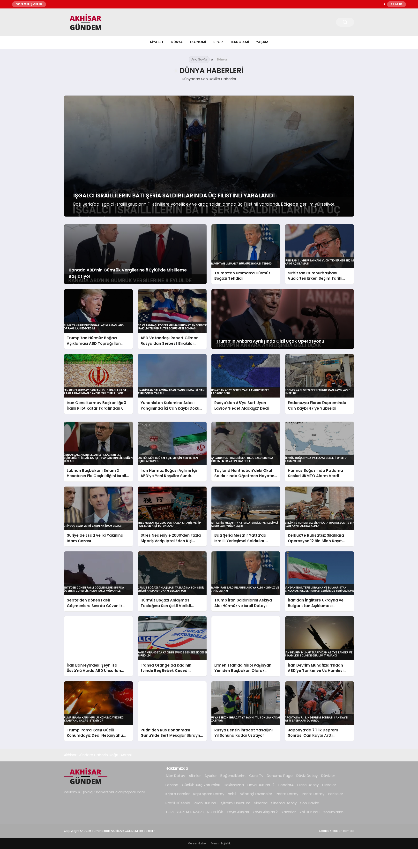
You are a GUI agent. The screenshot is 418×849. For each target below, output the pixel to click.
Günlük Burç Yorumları (201, 784)
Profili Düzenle (177, 802)
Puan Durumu (205, 802)
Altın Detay (175, 775)
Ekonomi (198, 41)
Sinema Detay (284, 802)
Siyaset (157, 41)
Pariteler (335, 793)
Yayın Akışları (238, 811)
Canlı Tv (256, 775)
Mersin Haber (197, 843)
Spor (218, 41)
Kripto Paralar (177, 793)
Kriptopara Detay (208, 793)
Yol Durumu (309, 811)
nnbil (232, 793)
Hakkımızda (234, 784)
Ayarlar (210, 775)
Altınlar (195, 775)
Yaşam (262, 41)
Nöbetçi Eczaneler (256, 793)
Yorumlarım (333, 811)
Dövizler (328, 775)
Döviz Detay (307, 775)
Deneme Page (280, 775)
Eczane (171, 784)
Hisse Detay (308, 784)
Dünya (177, 41)
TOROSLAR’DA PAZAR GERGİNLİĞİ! (194, 811)
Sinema (261, 802)
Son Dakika (309, 802)
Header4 (286, 784)
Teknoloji (239, 41)
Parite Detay (287, 793)
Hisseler (329, 784)
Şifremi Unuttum (235, 802)
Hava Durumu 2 (260, 784)
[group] (209, 156)
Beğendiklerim (233, 775)
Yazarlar (288, 811)
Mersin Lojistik (221, 843)
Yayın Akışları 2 (265, 811)
